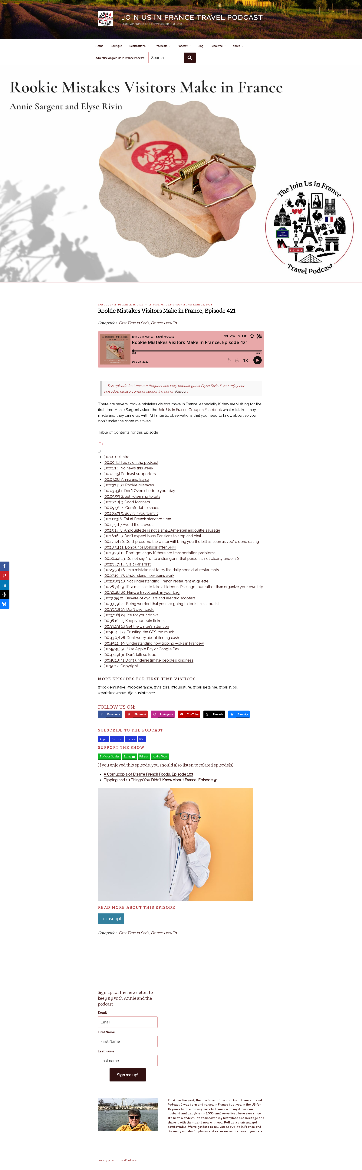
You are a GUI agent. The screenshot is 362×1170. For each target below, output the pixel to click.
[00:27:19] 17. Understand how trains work (139, 575)
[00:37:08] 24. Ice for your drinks (131, 615)
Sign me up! (127, 1075)
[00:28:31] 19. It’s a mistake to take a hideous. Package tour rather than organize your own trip (183, 587)
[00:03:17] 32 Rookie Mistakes (129, 485)
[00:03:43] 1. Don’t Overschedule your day (139, 490)
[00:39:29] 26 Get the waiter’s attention (136, 626)
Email (102, 1012)
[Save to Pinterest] (4, 575)
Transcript (110, 918)
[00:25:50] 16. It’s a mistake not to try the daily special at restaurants (161, 570)
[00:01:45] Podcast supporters (130, 474)
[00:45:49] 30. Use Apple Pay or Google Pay (141, 649)
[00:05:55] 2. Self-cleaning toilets (132, 496)
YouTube (116, 739)
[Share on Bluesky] (4, 604)
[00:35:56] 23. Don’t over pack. (129, 609)
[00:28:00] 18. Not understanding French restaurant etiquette (156, 581)
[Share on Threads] (4, 594)
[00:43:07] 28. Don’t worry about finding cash (141, 637)
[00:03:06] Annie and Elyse (126, 479)
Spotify (131, 739)
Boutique (116, 46)
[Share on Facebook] (4, 566)
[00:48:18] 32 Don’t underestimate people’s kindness (148, 660)
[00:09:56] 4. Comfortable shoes (131, 507)
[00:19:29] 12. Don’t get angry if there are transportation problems (160, 553)
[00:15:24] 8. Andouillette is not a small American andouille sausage (162, 530)
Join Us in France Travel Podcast (192, 17)
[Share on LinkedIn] (4, 585)
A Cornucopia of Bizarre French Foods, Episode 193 (148, 774)
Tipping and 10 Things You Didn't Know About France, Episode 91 (161, 780)
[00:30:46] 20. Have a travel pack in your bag (142, 592)
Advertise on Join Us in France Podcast (119, 58)
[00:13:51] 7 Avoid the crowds (128, 524)
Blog (200, 46)
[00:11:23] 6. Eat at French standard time (137, 519)
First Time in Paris (134, 323)
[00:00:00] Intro (117, 457)
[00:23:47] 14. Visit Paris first (127, 564)
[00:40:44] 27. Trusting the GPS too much (139, 632)
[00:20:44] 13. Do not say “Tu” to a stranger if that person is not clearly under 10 (171, 558)
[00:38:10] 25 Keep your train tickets (134, 620)
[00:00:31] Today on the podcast (131, 462)
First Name (106, 1032)
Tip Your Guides (110, 756)
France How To (164, 323)
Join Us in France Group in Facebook (190, 409)
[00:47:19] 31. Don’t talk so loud (130, 654)
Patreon (181, 391)
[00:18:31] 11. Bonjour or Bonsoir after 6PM (140, 547)
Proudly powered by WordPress (117, 1160)
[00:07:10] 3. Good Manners (127, 502)
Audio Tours (160, 756)
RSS (141, 739)
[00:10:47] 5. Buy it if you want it (131, 513)
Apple (103, 739)
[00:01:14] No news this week (128, 468)
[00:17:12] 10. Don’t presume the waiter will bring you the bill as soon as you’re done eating (181, 541)
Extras (127, 756)
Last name (106, 1051)
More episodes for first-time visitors (147, 679)
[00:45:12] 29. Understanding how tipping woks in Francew (154, 643)
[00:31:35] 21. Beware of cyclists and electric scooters (150, 598)
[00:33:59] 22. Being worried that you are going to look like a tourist (161, 603)
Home (99, 46)
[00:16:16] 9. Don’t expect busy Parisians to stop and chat (152, 536)
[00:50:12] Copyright (121, 666)
